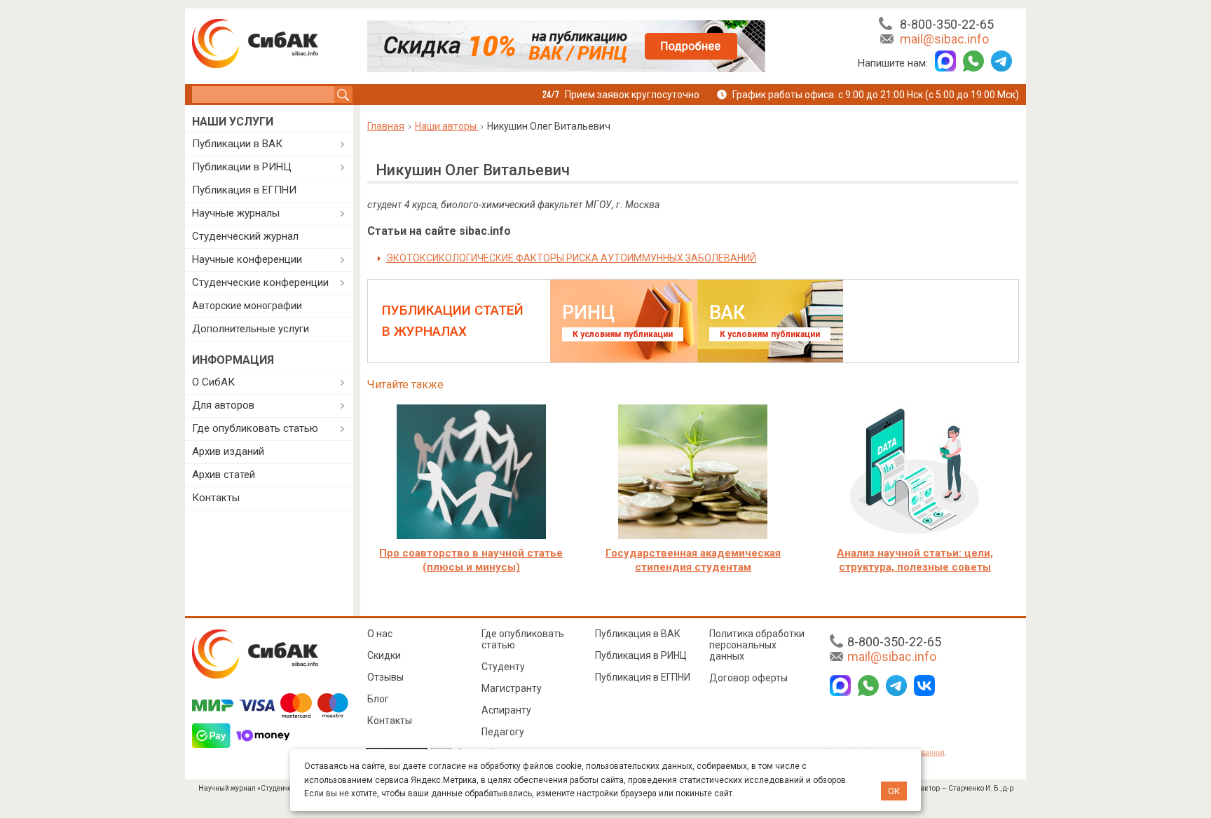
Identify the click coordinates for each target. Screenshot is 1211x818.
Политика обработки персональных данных (757, 645)
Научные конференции (247, 259)
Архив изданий (228, 451)
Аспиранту (506, 710)
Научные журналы (236, 213)
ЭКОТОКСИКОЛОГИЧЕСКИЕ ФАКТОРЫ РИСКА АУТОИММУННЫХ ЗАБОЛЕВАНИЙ (571, 258)
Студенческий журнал (245, 236)
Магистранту (511, 688)
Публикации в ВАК (237, 143)
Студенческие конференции (260, 282)
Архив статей (223, 474)
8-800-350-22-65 (947, 24)
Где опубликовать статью (255, 428)
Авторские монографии (247, 305)
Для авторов (223, 405)
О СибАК (213, 382)
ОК (894, 791)
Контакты (216, 497)
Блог (378, 698)
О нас (379, 633)
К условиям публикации (623, 334)
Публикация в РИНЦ (641, 655)
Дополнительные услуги (250, 328)
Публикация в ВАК (637, 633)
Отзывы (385, 677)
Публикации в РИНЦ (242, 167)
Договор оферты (748, 677)
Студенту (503, 666)
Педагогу (502, 731)
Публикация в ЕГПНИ (244, 190)
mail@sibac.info (944, 39)
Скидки (384, 655)
